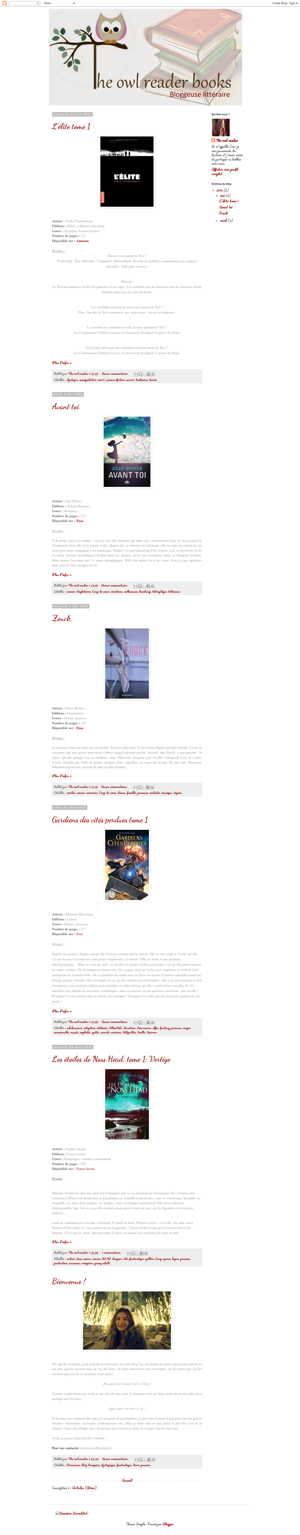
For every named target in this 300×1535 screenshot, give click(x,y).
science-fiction (115, 379)
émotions (117, 591)
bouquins (94, 1465)
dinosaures (144, 1028)
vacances (74, 1263)
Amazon (82, 240)
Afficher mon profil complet (224, 171)
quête (95, 1032)
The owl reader (227, 140)
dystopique (108, 1465)
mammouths (61, 1032)
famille (131, 792)
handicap (145, 591)
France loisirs (85, 1168)
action (71, 1258)
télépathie (129, 1032)
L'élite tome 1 (71, 126)
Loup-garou (163, 1258)
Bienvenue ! (69, 1281)
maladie (155, 792)
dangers (117, 1258)
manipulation (87, 379)
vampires (87, 1263)
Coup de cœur (101, 591)
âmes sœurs (83, 1258)
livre (136, 1465)
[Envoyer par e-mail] (136, 374)
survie (130, 379)
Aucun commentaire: (115, 373)
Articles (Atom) (84, 1487)
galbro (150, 1258)
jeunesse (142, 792)
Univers (151, 1032)
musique (166, 792)
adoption (89, 1028)
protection (60, 1263)
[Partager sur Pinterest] (153, 374)
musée (74, 1032)
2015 (220, 190)
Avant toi (65, 406)
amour (71, 591)
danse (121, 792)
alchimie (102, 1028)
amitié (71, 792)
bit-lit (106, 1258)
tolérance (174, 591)
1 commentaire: (112, 1252)
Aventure (129, 1028)
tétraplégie (159, 591)
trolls (141, 1032)
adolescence (74, 1028)
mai (223, 195)
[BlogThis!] (140, 374)
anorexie (92, 792)
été (126, 1258)
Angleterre (83, 591)
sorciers (116, 1032)
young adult (102, 1263)
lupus (175, 1258)
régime (177, 792)
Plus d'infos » (62, 362)
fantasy (165, 1028)
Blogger (168, 1524)
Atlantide (115, 1028)
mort (101, 379)
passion (185, 1258)
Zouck (61, 618)
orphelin (85, 1032)
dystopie (72, 379)
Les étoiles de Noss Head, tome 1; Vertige (111, 1059)
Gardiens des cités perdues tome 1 (100, 819)
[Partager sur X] (144, 374)
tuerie (153, 379)
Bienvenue (73, 1465)
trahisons (142, 379)
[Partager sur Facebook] (148, 374)
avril (224, 220)
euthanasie (131, 591)
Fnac (80, 520)
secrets (105, 1032)
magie (186, 1028)
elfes (155, 1028)
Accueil (127, 1480)
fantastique (136, 1258)
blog (84, 1465)
